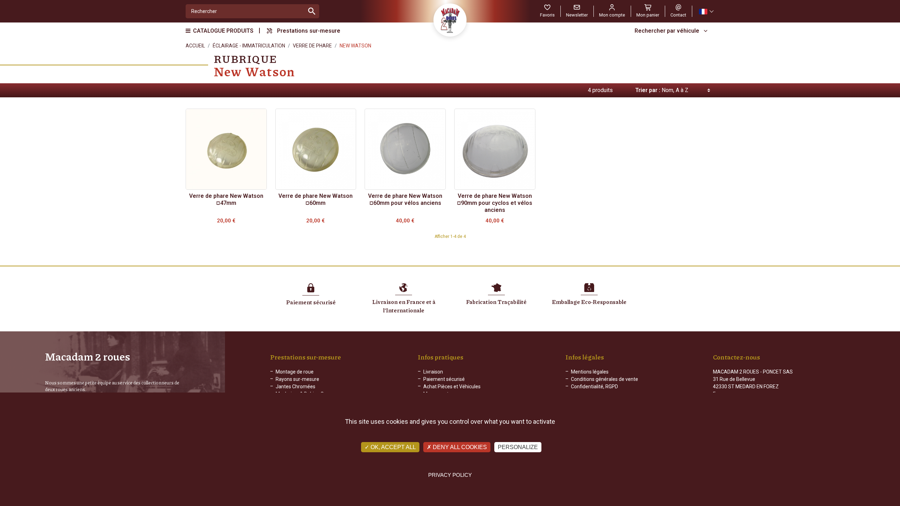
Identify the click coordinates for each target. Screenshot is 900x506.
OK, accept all (392, 447)
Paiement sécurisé (444, 379)
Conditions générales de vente (604, 379)
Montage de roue (295, 372)
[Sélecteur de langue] (706, 11)
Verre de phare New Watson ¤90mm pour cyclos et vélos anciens (494, 203)
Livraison (433, 372)
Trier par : (647, 90)
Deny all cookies (459, 447)
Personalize (518, 447)
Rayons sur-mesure (297, 379)
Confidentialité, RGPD (594, 386)
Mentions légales (590, 372)
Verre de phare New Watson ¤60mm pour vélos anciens (405, 199)
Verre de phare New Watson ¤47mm (226, 199)
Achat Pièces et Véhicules (452, 386)
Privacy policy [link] (450, 475)
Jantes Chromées (295, 386)
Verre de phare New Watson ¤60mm (315, 199)
